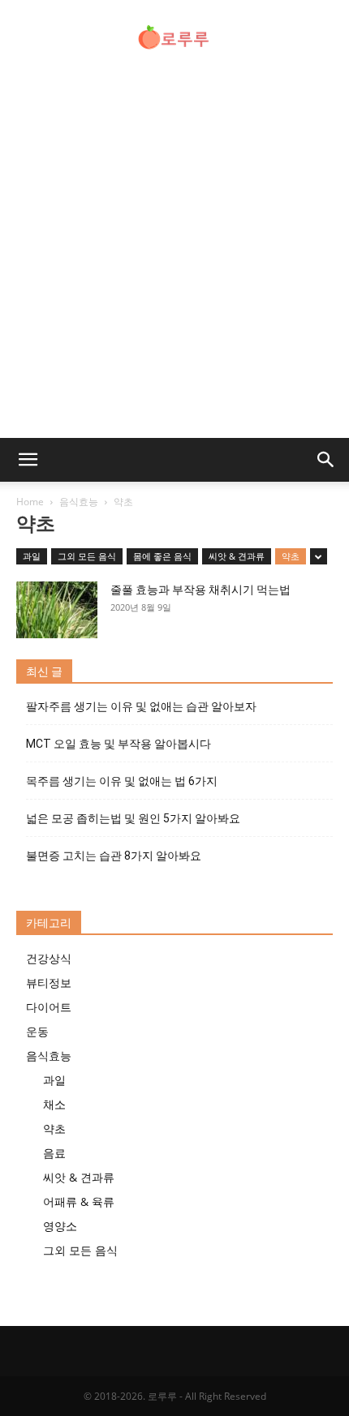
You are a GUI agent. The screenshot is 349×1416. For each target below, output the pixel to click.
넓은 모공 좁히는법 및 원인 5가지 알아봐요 (133, 818)
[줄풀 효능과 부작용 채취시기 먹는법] (56, 609)
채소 (54, 1104)
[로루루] (174, 37)
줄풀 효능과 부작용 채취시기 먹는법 (200, 589)
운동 (37, 1031)
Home (30, 501)
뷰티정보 (48, 982)
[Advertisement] (174, 255)
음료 (54, 1153)
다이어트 (48, 1007)
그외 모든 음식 (87, 556)
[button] (28, 460)
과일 (32, 556)
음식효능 (78, 501)
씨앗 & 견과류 (237, 556)
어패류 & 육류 (78, 1201)
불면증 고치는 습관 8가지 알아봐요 (113, 855)
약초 (290, 556)
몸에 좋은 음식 (162, 556)
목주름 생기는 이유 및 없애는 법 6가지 (122, 781)
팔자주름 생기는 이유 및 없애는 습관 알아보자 (141, 706)
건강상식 (48, 958)
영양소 (60, 1226)
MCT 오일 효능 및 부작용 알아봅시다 (118, 743)
